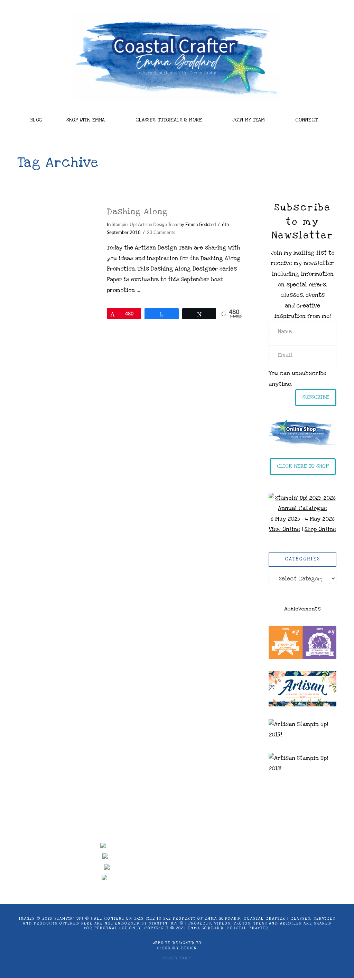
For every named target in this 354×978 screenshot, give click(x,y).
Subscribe (315, 396)
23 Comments (161, 233)
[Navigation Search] (34, 135)
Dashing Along (137, 212)
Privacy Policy (177, 958)
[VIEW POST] (56, 232)
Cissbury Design (177, 948)
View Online (284, 529)
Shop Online (320, 529)
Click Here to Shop (302, 465)
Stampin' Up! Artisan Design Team (145, 225)
